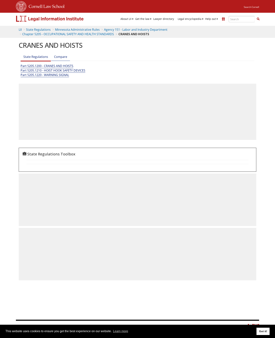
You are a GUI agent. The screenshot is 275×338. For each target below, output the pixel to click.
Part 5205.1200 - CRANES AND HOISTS (47, 66)
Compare (60, 57)
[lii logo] (58, 19)
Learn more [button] (120, 331)
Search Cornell (251, 7)
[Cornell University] (21, 6)
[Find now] (258, 19)
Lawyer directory (163, 19)
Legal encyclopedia (189, 19)
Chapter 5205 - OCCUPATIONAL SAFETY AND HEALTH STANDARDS (68, 34)
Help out (210, 19)
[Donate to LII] (223, 19)
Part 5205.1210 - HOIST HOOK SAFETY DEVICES (53, 70)
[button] (258, 19)
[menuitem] (126, 19)
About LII (126, 19)
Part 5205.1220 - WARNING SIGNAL (45, 75)
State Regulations (38, 30)
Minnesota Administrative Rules (77, 30)
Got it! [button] (263, 331)
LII (20, 30)
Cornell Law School (45, 6)
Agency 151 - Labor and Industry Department (135, 30)
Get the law (142, 19)
